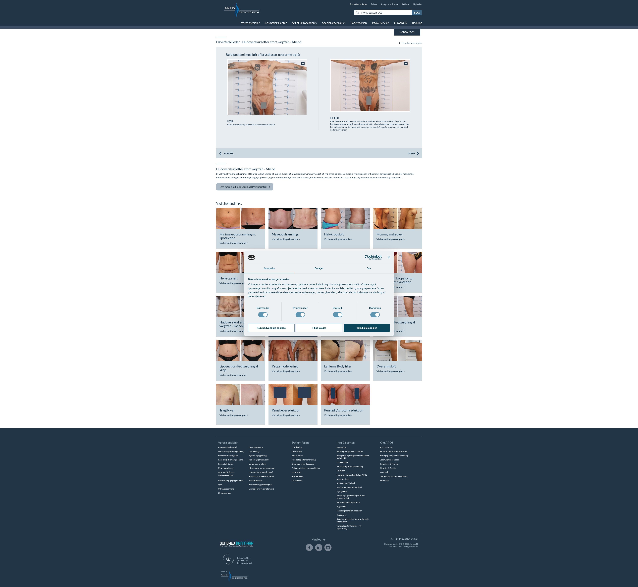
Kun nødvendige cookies (271, 327)
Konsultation (297, 455)
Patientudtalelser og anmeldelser (306, 468)
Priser (374, 4)
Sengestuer (297, 472)
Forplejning (297, 447)
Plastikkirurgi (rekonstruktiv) (261, 476)
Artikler (406, 4)
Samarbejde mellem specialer (349, 510)
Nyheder (417, 4)
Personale (384, 472)
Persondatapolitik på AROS (348, 502)
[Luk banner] (389, 257)
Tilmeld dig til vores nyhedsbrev (393, 476)
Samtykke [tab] (269, 268)
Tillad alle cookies (367, 327)
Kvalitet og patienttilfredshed (349, 487)
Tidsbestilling (297, 476)
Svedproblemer (255, 480)
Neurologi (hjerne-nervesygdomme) (226, 473)
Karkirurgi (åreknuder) (259, 459)
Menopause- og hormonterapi (262, 468)
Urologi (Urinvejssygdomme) (261, 489)
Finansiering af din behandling (350, 466)
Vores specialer (250, 23)
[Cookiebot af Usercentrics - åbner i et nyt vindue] (367, 257)
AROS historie (386, 447)
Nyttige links (342, 491)
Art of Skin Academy (304, 23)
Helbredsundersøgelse (228, 455)
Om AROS (400, 23)
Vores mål (384, 480)
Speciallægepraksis (333, 23)
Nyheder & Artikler (388, 468)
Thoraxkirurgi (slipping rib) (260, 484)
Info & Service (380, 23)
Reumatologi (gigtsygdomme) (231, 480)
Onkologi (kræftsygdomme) (261, 472)
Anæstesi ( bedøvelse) (227, 447)
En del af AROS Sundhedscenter (394, 451)
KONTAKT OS (407, 32)
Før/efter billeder (359, 4)
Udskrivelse (297, 480)
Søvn (220, 484)
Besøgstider (342, 447)
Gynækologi (254, 451)
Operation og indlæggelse (303, 464)
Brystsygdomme (256, 447)
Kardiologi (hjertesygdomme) (231, 459)
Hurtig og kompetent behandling (394, 455)
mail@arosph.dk (411, 546)
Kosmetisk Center (276, 23)
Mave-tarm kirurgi (226, 468)
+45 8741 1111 (395, 546)
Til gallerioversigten (411, 43)
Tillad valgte (319, 327)
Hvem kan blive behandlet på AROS (352, 475)
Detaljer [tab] (319, 268)
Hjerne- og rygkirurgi (258, 455)
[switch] (300, 314)
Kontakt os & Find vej (346, 483)
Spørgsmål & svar (389, 4)
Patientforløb (359, 23)
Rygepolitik (341, 506)
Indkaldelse (297, 451)
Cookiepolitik (342, 462)
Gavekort (341, 470)
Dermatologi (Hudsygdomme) (231, 451)
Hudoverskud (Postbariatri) (243, 186)
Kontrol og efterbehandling (304, 459)
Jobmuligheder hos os (389, 459)
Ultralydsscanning (226, 489)
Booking (417, 23)
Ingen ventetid (343, 479)
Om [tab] (369, 268)
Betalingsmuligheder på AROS (350, 451)
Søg (417, 12)
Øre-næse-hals (224, 493)
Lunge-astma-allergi (257, 464)
